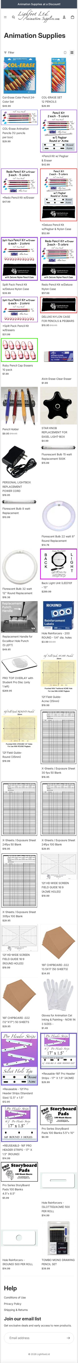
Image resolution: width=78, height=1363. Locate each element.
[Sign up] (68, 1338)
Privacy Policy (12, 1303)
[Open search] (13, 17)
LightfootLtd (43, 1354)
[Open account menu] (64, 17)
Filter (11, 52)
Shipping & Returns (16, 1309)
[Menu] (5, 17)
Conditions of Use (15, 1297)
